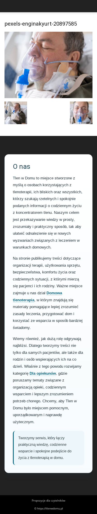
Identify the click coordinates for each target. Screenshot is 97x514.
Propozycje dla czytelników (48, 500)
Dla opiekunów (43, 373)
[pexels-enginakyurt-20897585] (48, 97)
